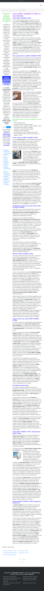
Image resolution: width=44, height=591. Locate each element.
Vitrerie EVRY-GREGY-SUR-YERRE (9, 554)
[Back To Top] (41, 588)
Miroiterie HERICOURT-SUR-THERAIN (7, 151)
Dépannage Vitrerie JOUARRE (30, 576)
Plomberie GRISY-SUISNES (23, 550)
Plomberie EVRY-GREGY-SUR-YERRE (10, 550)
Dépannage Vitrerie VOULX (29, 583)
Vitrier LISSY (21, 561)
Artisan (3, 10)
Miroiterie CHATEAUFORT (7, 169)
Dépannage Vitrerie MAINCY (30, 579)
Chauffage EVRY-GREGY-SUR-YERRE (10, 552)
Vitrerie (7, 10)
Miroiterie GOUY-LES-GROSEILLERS (7, 173)
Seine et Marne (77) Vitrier (14, 10)
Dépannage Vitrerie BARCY (9, 576)
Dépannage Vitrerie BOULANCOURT (12, 578)
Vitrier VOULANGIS (22, 559)
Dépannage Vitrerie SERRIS (29, 578)
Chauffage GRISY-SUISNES (23, 552)
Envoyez (8, 127)
